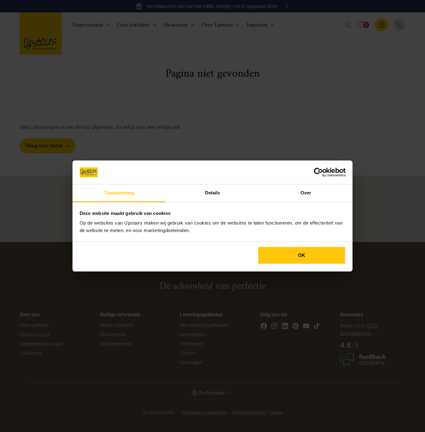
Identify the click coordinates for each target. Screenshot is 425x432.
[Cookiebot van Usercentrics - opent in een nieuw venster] (318, 172)
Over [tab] (306, 192)
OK (301, 255)
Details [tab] (212, 192)
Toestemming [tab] (119, 192)
